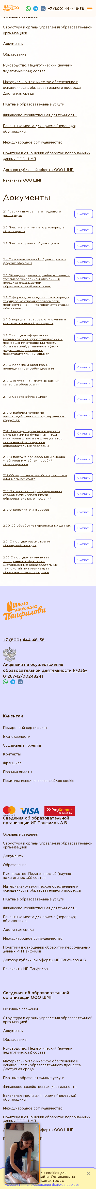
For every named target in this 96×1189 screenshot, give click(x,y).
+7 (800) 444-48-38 (66, 9)
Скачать (83, 214)
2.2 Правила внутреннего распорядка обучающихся (33, 229)
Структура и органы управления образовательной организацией (47, 30)
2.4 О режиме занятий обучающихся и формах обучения (34, 261)
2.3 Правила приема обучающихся (31, 243)
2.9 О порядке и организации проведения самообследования (29, 366)
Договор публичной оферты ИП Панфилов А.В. (45, 960)
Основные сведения (20, 834)
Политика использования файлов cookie (38, 781)
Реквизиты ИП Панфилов (25, 969)
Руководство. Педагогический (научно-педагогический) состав (38, 68)
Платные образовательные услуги (33, 104)
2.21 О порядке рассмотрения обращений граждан (27, 543)
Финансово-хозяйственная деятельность (40, 115)
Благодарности (16, 737)
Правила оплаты (17, 772)
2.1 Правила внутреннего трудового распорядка (32, 213)
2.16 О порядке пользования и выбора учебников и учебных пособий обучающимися (34, 460)
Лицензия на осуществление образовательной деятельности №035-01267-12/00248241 (45, 670)
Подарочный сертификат (25, 728)
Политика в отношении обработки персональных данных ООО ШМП (46, 156)
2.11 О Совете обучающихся (25, 396)
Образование (15, 54)
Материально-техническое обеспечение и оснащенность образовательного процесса (42, 888)
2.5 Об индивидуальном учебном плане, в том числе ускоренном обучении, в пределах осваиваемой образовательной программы (36, 280)
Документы (13, 44)
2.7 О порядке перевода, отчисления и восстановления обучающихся (34, 321)
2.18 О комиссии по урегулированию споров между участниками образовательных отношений (32, 494)
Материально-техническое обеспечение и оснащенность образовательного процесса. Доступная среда (42, 88)
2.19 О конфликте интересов (26, 509)
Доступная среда (18, 930)
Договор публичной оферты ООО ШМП (38, 170)
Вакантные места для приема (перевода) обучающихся (39, 129)
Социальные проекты (22, 745)
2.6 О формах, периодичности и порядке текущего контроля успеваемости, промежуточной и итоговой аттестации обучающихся (36, 302)
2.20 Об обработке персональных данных (37, 525)
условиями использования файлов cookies (42, 1185)
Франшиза (12, 763)
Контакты (12, 754)
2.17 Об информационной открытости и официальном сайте (35, 477)
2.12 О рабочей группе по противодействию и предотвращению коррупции (34, 416)
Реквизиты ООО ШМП (23, 180)
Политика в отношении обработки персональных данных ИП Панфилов (46, 949)
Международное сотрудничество (33, 142)
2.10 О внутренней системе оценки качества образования (31, 382)
